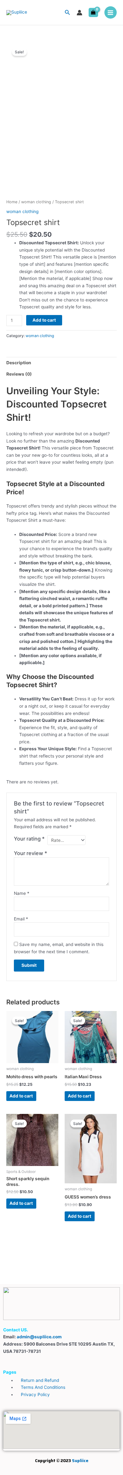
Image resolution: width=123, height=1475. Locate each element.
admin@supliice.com (39, 1336)
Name (21, 893)
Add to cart (44, 320)
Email (21, 918)
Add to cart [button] (21, 1095)
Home (11, 201)
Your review (30, 853)
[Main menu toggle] (110, 12)
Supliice (80, 1460)
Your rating (29, 839)
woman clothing (36, 201)
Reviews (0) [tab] (19, 374)
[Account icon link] (79, 12)
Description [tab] (18, 362)
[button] (67, 12)
